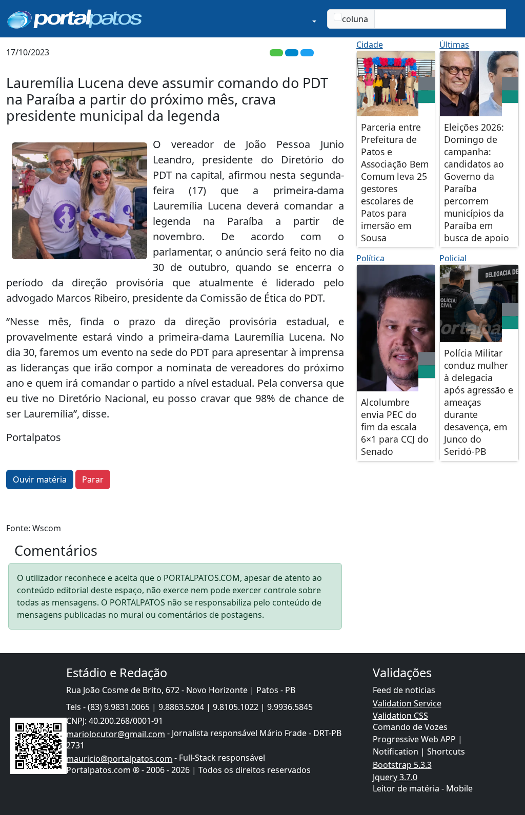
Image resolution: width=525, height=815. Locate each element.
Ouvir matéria (40, 479)
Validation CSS (400, 715)
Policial (453, 258)
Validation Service (407, 703)
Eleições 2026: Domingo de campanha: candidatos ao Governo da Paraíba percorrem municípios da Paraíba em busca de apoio (476, 182)
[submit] (512, 19)
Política (370, 258)
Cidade (369, 44)
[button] (270, 18)
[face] (426, 96)
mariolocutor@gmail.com (115, 734)
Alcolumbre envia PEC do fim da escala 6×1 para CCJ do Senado (395, 426)
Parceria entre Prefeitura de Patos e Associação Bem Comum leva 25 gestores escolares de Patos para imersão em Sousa (395, 182)
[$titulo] (396, 83)
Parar (93, 479)
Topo (482, 763)
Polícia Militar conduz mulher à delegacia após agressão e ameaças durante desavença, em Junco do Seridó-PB (478, 402)
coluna (355, 19)
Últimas (454, 44)
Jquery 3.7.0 (395, 777)
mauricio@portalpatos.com (119, 758)
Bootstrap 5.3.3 (402, 764)
